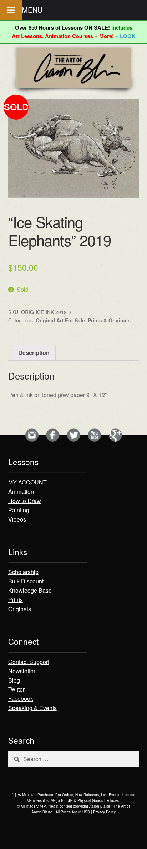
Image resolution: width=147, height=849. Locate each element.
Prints (15, 600)
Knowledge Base (30, 590)
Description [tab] (34, 352)
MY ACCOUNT (27, 482)
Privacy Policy (104, 811)
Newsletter (21, 671)
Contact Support (28, 662)
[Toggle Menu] (11, 10)
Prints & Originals (109, 320)
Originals (19, 609)
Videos (17, 519)
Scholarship (23, 572)
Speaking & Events (32, 708)
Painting (18, 510)
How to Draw (24, 501)
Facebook (20, 698)
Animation (21, 491)
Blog (14, 680)
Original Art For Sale (60, 320)
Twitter (16, 689)
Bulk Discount (26, 581)
